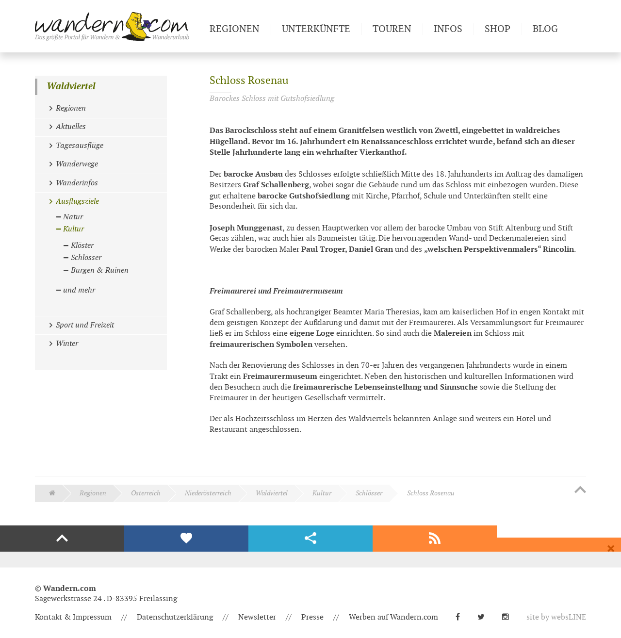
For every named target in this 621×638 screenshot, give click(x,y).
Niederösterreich (208, 493)
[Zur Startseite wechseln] (118, 26)
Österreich (146, 493)
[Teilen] (310, 538)
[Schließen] (610, 548)
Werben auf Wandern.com (393, 617)
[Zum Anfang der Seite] (580, 490)
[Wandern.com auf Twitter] (484, 617)
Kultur (321, 493)
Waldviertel (71, 86)
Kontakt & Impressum (73, 617)
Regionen (93, 493)
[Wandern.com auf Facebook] (462, 617)
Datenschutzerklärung (175, 617)
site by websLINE (556, 617)
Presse (312, 617)
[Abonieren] (435, 538)
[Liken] (186, 538)
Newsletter (257, 617)
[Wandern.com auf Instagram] (509, 617)
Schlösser (369, 493)
